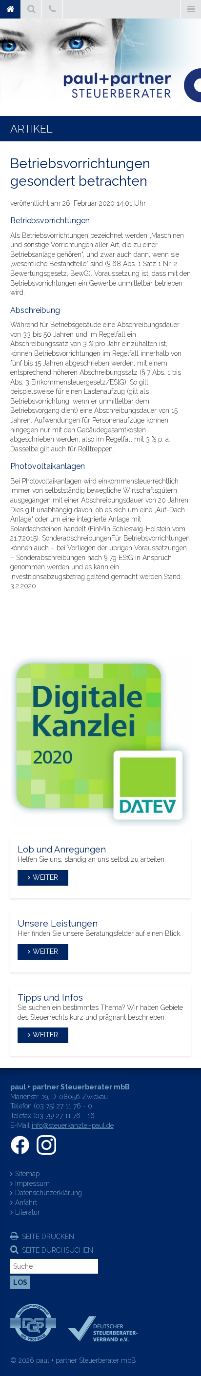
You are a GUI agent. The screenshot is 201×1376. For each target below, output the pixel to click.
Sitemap (27, 1174)
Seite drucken (48, 1236)
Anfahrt (26, 1202)
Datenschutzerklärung (48, 1193)
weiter (45, 877)
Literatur (27, 1212)
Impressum (32, 1183)
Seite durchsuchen (57, 1250)
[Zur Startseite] (126, 85)
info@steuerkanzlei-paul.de (73, 1125)
